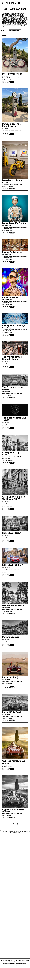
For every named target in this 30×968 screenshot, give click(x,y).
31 (0, 831)
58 (13, 832)
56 (10, 832)
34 (4, 831)
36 (6, 831)
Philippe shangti (7, 225)
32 (1, 831)
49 (22, 831)
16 (13, 830)
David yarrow (6, 361)
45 (17, 831)
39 (10, 831)
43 (14, 831)
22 (19, 830)
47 (19, 831)
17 (14, 830)
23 (20, 830)
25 (23, 830)
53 (26, 831)
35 (5, 831)
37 (7, 831)
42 (13, 831)
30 (29, 830)
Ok (15, 965)
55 (29, 831)
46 (18, 831)
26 (24, 830)
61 (16, 832)
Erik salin (5, 76)
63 (19, 832)
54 (27, 831)
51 (24, 831)
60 (15, 832)
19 (16, 830)
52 (25, 831)
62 (18, 832)
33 (3, 831)
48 (20, 831)
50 (23, 831)
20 (17, 830)
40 (11, 831)
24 (22, 830)
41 (12, 831)
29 (28, 830)
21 (18, 830)
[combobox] (15, 30)
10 (6, 830)
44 (16, 831)
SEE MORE (15, 823)
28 (26, 830)
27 (25, 830)
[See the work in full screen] (8, 82)
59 (14, 832)
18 (15, 830)
